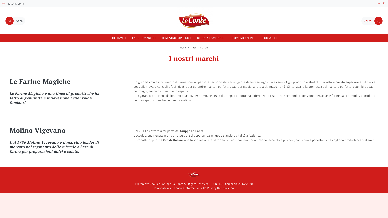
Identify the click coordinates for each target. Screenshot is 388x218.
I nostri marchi (143, 38)
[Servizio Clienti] (384, 3)
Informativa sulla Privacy (200, 188)
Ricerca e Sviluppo (210, 38)
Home (183, 47)
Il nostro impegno (175, 38)
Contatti (269, 38)
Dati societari (225, 188)
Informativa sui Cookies (169, 188)
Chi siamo (117, 38)
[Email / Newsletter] (378, 3)
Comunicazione (243, 38)
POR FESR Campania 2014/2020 (232, 184)
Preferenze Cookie (147, 184)
